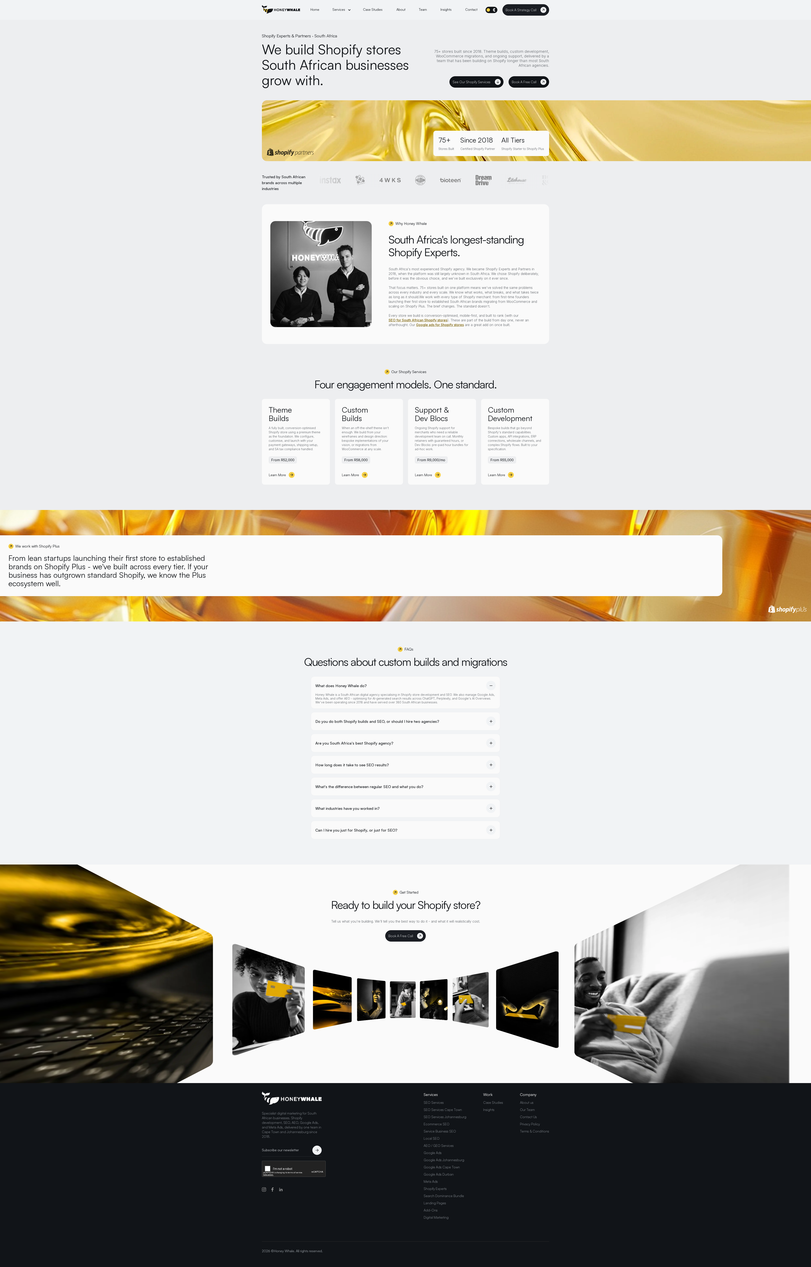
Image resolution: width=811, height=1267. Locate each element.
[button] (341, 9)
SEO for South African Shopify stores (418, 320)
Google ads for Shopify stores (440, 325)
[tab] (405, 692)
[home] (281, 10)
